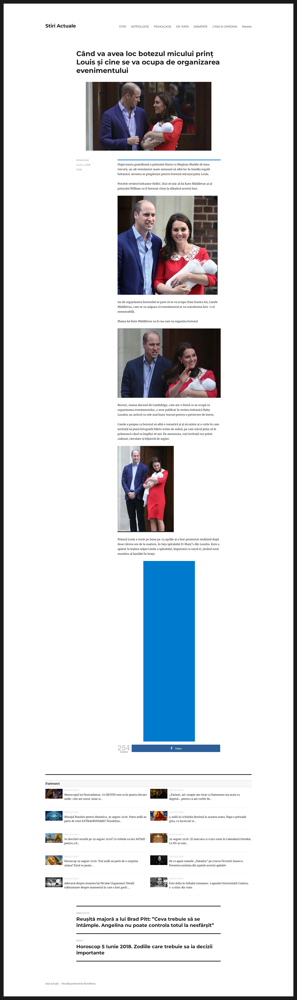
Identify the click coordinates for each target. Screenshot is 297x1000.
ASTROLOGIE (140, 26)
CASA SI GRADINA (224, 26)
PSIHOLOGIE (162, 26)
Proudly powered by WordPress (79, 983)
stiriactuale (82, 160)
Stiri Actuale (60, 26)
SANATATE (201, 26)
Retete (247, 26)
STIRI (122, 26)
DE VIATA (182, 26)
